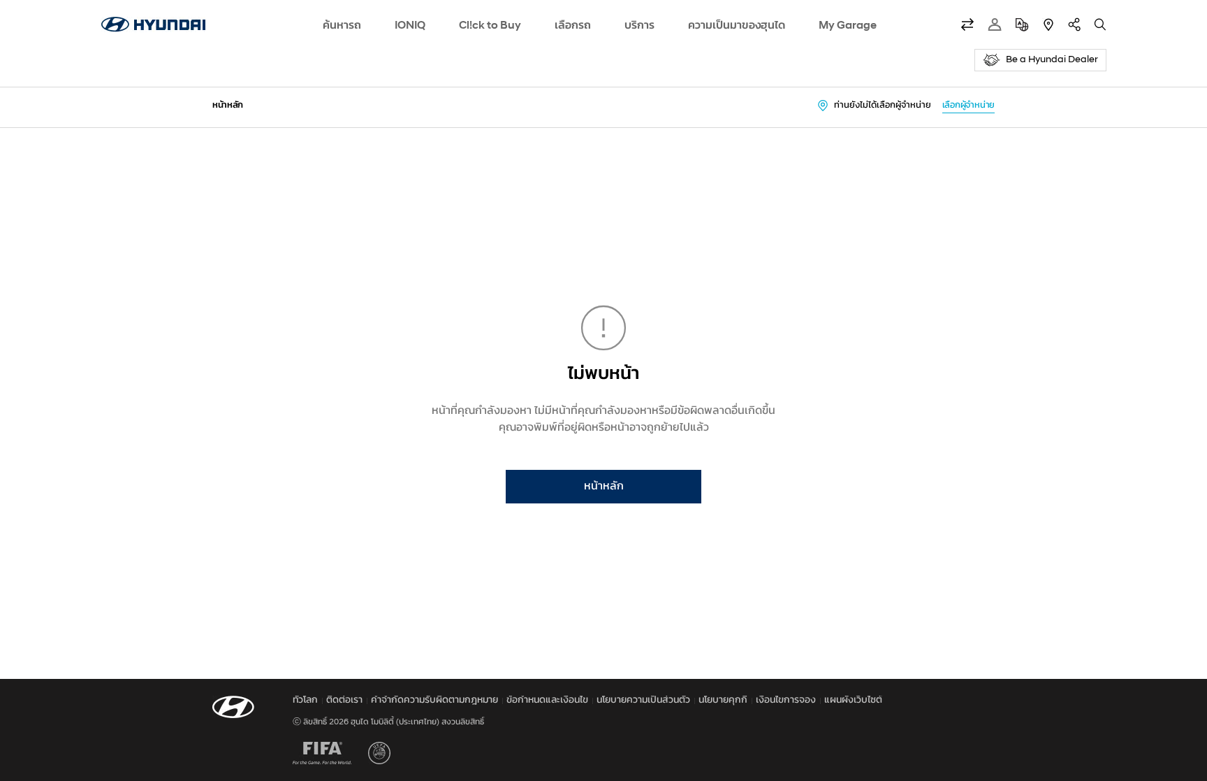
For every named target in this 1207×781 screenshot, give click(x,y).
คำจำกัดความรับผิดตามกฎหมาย (434, 700)
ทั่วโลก (305, 700)
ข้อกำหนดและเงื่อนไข (547, 700)
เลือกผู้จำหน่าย (968, 105)
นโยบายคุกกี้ (722, 700)
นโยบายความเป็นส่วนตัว (643, 700)
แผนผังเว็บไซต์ (853, 700)
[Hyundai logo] (153, 24)
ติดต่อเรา (344, 700)
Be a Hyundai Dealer (1052, 60)
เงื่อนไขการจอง (786, 700)
